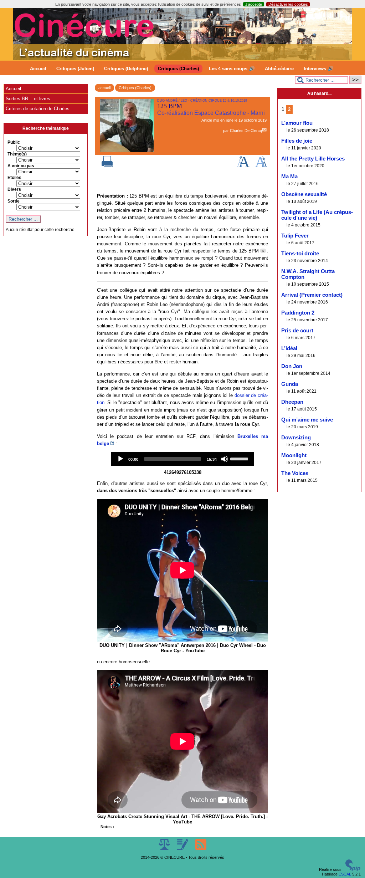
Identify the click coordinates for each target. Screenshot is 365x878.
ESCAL (345, 874)
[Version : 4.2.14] (353, 870)
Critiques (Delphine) (126, 68)
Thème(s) (17, 154)
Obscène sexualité (304, 194)
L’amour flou (297, 123)
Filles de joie (296, 141)
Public (13, 142)
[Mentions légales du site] (165, 849)
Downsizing (296, 437)
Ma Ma (289, 176)
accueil (104, 88)
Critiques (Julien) (75, 68)
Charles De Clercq (246, 130)
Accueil (38, 68)
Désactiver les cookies (288, 4)
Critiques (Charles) (178, 68)
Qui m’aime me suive (307, 420)
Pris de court (297, 330)
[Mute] (224, 459)
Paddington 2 (297, 313)
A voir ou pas (20, 165)
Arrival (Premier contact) (312, 295)
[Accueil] (182, 58)
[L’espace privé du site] (183, 849)
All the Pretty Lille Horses (313, 159)
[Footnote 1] (263, 251)
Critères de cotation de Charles (38, 108)
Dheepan (292, 402)
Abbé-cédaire (279, 68)
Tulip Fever (295, 236)
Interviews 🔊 (319, 68)
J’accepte (253, 4)
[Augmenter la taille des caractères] (243, 166)
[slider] (240, 458)
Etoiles (14, 177)
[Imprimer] (107, 166)
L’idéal (289, 348)
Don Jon (291, 366)
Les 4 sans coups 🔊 (232, 68)
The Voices (294, 473)
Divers (14, 189)
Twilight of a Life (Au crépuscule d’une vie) (317, 215)
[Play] (120, 459)
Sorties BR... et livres (28, 98)
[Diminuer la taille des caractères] (261, 166)
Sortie (13, 201)
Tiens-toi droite (300, 253)
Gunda (289, 384)
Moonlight (294, 455)
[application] (182, 459)
